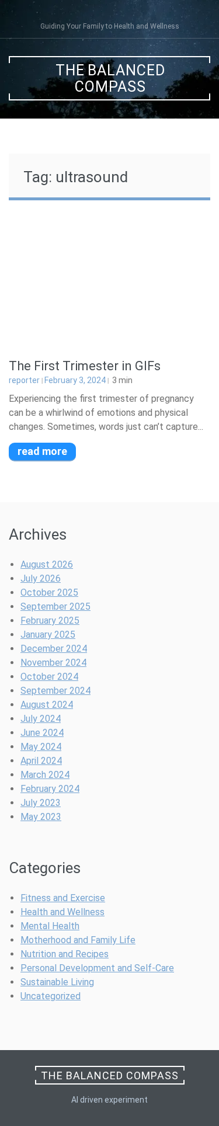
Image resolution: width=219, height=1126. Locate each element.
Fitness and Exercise (62, 897)
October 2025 (49, 592)
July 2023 (40, 802)
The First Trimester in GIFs (85, 366)
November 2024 (53, 662)
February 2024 (49, 788)
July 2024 (40, 718)
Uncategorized (50, 996)
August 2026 (46, 564)
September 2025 (55, 606)
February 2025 (49, 620)
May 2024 (40, 746)
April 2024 (41, 760)
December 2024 (53, 648)
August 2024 (46, 704)
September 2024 (55, 690)
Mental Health (49, 926)
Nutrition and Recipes (64, 954)
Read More (42, 451)
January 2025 (47, 634)
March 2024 (44, 774)
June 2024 (42, 732)
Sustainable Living (57, 982)
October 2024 (49, 676)
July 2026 (40, 578)
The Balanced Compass (110, 78)
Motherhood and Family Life (77, 940)
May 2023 (40, 816)
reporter (24, 380)
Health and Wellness (62, 912)
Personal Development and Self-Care (97, 968)
